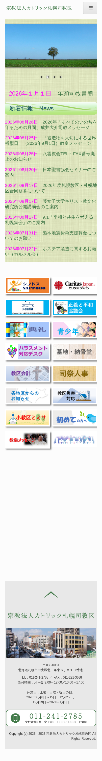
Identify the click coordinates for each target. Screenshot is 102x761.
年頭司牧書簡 (75, 93)
